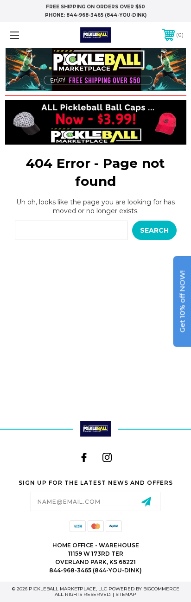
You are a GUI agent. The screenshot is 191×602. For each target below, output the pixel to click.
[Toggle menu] (27, 35)
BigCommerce (161, 589)
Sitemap (125, 594)
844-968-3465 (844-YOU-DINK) (106, 15)
